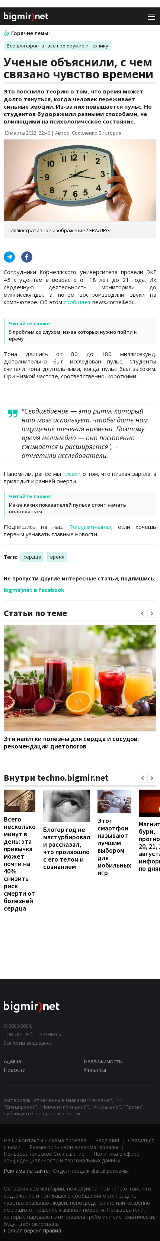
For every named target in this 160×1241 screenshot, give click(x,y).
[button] (142, 613)
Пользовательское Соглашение (44, 1153)
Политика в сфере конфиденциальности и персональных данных (72, 1157)
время (57, 556)
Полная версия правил (32, 1230)
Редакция (107, 1140)
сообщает (77, 302)
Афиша (12, 1061)
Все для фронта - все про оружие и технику (57, 45)
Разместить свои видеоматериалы (73, 1147)
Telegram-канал (90, 526)
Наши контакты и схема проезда (45, 1140)
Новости (15, 1069)
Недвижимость (103, 1061)
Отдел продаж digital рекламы (91, 1170)
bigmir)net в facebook (34, 589)
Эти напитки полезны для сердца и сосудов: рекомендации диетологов (71, 742)
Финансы (95, 1069)
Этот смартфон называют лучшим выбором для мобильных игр (114, 846)
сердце (32, 556)
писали (72, 473)
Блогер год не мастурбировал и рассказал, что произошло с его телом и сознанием (66, 848)
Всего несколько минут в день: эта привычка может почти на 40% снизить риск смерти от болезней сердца (20, 863)
